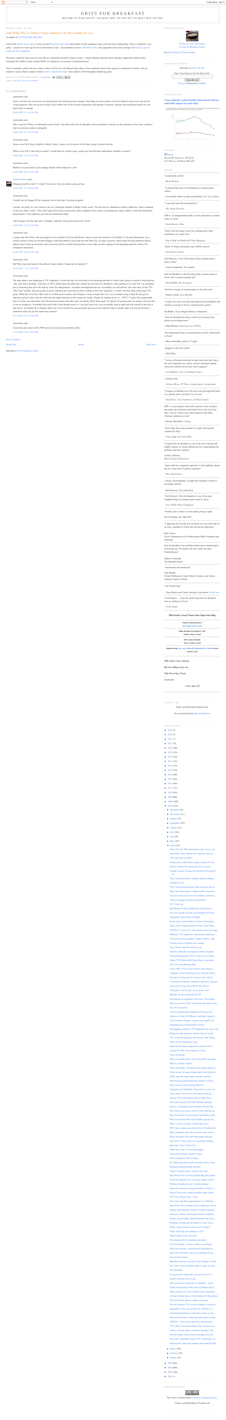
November (175, 814)
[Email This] (57, 77)
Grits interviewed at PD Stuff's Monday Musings (191, 1102)
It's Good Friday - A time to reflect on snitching (191, 1244)
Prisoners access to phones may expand (187, 942)
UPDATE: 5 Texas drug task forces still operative (191, 1321)
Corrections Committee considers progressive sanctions (193, 981)
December (175, 809)
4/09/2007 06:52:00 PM (25, 171)
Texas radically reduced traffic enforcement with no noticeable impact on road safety (191, 101)
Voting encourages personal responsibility (188, 899)
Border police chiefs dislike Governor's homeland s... (193, 921)
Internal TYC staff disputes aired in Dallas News (191, 1097)
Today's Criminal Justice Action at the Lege (189, 1171)
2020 (170, 747)
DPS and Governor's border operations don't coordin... (193, 1317)
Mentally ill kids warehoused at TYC (186, 994)
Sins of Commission (178, 1007)
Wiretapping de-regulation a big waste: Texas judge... (193, 998)
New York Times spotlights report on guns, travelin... (193, 1265)
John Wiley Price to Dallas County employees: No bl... (193, 1205)
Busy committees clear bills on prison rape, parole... (192, 1132)
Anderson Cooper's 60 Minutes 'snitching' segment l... (193, 1016)
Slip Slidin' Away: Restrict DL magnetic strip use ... (192, 853)
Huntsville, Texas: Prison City (183, 1145)
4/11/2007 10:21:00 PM (25, 332)
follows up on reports (26, 43)
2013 (170, 778)
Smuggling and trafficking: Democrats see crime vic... (193, 1089)
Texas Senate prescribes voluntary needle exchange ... (193, 878)
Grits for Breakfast (113, 13)
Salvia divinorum (177, 1054)
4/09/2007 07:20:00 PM (25, 188)
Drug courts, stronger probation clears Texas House (192, 925)
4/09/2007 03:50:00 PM (25, 132)
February (174, 1353)
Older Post (150, 344)
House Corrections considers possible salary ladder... (192, 1192)
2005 (170, 1367)
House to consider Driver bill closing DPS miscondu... (193, 1059)
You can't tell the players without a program (189, 1300)
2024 (170, 730)
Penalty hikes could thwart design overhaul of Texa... (193, 862)
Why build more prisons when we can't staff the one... (193, 1110)
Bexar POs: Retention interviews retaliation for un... (192, 1252)
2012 (170, 783)
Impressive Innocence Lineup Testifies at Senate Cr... (193, 1188)
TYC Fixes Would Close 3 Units (184, 1196)
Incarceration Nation (179, 1257)
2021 (170, 743)
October (174, 818)
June (172, 836)
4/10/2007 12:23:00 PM (25, 268)
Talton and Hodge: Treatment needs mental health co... (193, 1067)
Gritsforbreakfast (20, 179)
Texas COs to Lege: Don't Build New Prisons (189, 985)
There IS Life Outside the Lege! (184, 1041)
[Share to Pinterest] (69, 77)
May (172, 840)
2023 (170, 734)
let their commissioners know (55, 71)
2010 (170, 792)
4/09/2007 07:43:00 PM (25, 225)
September (175, 823)
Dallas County (30, 81)
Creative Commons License (205, 1397)
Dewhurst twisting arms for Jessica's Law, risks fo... (192, 977)
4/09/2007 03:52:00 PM (25, 155)
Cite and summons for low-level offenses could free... (193, 895)
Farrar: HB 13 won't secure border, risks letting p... (192, 968)
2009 (170, 796)
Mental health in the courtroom (183, 1235)
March (173, 1348)
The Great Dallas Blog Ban (30, 37)
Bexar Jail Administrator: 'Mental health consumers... (193, 891)
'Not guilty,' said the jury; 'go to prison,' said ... (190, 990)
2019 (170, 752)
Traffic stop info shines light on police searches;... (191, 1076)
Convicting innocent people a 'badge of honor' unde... (193, 938)
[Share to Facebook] (66, 77)
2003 (170, 1376)
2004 (170, 1371)
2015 (170, 770)
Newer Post (11, 344)
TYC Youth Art (176, 904)
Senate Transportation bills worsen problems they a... (193, 1287)
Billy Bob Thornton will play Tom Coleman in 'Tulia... (194, 1261)
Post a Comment (13, 339)
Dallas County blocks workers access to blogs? (190, 1227)
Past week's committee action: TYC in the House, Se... (193, 1338)
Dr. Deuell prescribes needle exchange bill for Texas (192, 1162)
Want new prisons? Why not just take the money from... (194, 1003)
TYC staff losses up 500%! (181, 857)
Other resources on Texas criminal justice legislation (192, 1291)
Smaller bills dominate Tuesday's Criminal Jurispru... (193, 1209)
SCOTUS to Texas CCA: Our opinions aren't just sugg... (194, 930)
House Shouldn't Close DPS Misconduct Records (191, 1136)
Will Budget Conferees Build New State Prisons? (191, 908)
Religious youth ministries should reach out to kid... (192, 1033)
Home (81, 344)
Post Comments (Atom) (28, 350)
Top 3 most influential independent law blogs (194, 648)
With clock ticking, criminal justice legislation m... (192, 1248)
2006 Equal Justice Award (192, 626)
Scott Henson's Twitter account (181, 52)
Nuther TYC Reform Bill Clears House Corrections (192, 960)
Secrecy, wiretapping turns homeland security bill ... (192, 1106)
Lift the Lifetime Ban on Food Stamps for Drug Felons (194, 1295)
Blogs (17, 81)
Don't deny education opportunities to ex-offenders (192, 1201)
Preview (181, 83)
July (172, 832)
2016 (170, 765)
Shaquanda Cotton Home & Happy (185, 917)
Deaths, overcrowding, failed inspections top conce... (193, 1218)
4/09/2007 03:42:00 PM (25, 112)
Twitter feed (214, 592)
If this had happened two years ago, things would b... (193, 1179)
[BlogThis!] (60, 77)
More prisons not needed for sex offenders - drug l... (192, 1282)
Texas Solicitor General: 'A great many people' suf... (193, 1020)
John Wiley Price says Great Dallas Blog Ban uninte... (193, 1175)
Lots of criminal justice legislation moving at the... (192, 1011)
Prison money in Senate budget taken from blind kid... (193, 1072)
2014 (170, 774)
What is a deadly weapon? (181, 1063)
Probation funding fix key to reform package (189, 1183)
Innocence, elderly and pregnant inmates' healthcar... (192, 1214)
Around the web (177, 882)
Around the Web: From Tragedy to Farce (187, 1050)
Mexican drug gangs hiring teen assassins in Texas (191, 1080)
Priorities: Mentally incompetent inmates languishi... (192, 951)
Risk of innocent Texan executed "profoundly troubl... (193, 1115)
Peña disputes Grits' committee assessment (188, 1239)
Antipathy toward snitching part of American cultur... (193, 973)
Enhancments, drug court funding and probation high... (194, 1343)
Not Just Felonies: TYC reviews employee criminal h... (193, 1304)
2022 (170, 738)
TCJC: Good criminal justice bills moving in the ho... (193, 886)
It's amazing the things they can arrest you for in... (191, 1274)
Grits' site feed (198, 67)
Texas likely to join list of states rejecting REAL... (192, 1093)
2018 (170, 756)
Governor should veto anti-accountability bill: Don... (193, 912)
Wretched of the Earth (59, 43)
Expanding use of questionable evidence (187, 1024)
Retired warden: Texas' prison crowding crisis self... (192, 1334)
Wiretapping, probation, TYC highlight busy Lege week (194, 1028)
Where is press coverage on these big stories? (189, 1123)
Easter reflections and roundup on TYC (187, 1231)
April (172, 845)
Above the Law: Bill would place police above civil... (193, 849)
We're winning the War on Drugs (184, 1158)
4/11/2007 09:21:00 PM (25, 315)
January (173, 1357)
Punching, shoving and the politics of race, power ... (192, 1222)
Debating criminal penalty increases (185, 1166)
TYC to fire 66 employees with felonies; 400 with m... (193, 1037)
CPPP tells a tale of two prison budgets (187, 1149)
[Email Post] (53, 77)
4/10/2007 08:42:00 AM (25, 251)
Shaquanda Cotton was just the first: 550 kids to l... (192, 1308)
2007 (170, 805)
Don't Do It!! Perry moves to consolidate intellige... (192, 1140)
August (173, 827)
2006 (170, 1363)
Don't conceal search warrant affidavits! (187, 1084)
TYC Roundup (176, 1269)
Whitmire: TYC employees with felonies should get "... (194, 934)
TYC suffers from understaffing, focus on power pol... (193, 1325)
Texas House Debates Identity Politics (186, 1153)
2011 (170, 787)
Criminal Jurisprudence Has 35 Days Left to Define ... (193, 955)
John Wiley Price (89, 47)
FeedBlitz (202, 83)
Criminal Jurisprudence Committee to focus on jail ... (193, 1313)
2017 (170, 761)
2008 (170, 801)
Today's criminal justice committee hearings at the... (192, 1330)
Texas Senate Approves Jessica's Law (186, 947)
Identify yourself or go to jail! (183, 1278)
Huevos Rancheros (202, 713)
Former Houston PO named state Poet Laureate (190, 866)
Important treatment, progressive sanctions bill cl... (192, 1046)
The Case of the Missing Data (182, 964)
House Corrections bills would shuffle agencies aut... (192, 1119)
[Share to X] (63, 77)
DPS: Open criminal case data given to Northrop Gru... (194, 1127)
